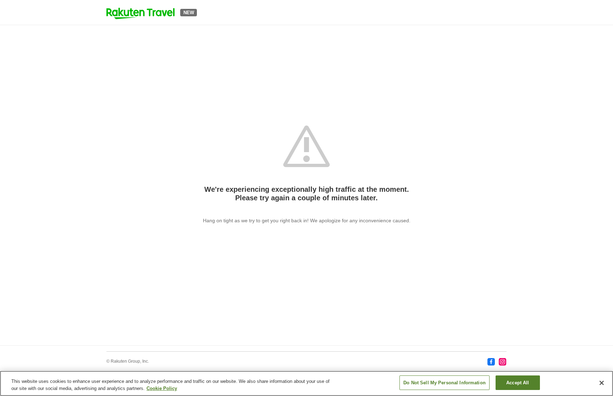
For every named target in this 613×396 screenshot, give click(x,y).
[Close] (601, 383)
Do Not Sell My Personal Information (444, 382)
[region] (306, 383)
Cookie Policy (162, 388)
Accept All (517, 382)
